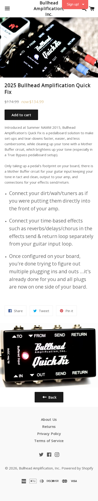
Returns (49, 426)
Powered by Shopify (77, 468)
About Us (49, 419)
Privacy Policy (49, 433)
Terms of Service (49, 440)
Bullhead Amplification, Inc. (49, 8)
